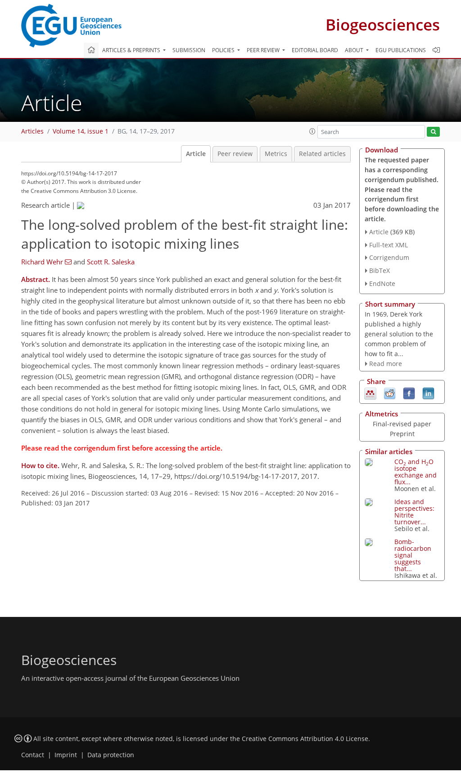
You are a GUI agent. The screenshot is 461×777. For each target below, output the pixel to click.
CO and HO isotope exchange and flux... (415, 471)
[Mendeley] (370, 392)
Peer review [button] (264, 50)
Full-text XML (388, 245)
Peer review (235, 154)
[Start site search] (433, 132)
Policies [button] (224, 50)
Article (196, 154)
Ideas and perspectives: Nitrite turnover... (414, 511)
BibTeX (379, 270)
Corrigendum (389, 257)
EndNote (382, 283)
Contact (32, 755)
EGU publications (400, 50)
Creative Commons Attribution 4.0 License (305, 739)
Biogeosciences (382, 24)
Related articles (322, 154)
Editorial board (315, 50)
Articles (32, 131)
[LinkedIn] (428, 392)
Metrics (276, 154)
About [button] (355, 50)
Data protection (110, 755)
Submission (188, 50)
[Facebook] (409, 392)
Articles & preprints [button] (132, 50)
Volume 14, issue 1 (80, 131)
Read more (385, 363)
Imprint (65, 755)
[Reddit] (390, 392)
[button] (312, 131)
